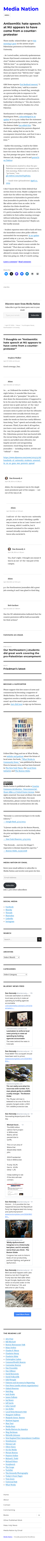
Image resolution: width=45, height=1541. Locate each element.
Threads (9, 913)
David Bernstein (12, 1374)
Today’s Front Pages (14, 1476)
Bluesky (9, 910)
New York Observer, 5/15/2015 (18, 839)
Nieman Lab (11, 1444)
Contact (6, 1505)
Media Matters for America (17, 1429)
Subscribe (35, 315)
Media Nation (21, 9)
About (6, 1500)
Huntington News (28, 325)
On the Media (11, 1450)
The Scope (10, 1467)
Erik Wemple (11, 1380)
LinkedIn (9, 919)
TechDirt (9, 1470)
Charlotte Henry (12, 1353)
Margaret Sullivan (13, 1415)
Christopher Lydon (13, 1359)
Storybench (10, 1464)
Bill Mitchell (11, 1342)
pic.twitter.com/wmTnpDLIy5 (18, 176)
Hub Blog (9, 1391)
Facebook (10, 907)
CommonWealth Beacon (16, 1362)
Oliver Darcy (11, 1447)
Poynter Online (12, 1456)
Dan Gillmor (11, 1371)
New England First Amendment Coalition (23, 1438)
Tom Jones (10, 1479)
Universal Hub (11, 1482)
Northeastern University (11, 327)
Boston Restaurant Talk (15, 1345)
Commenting (9, 1510)
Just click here (16, 704)
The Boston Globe (22, 771)
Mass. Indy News (10, 1525)
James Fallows (11, 1397)
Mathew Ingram (12, 1421)
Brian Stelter (11, 1348)
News (18, 325)
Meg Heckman (12, 1432)
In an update (34, 235)
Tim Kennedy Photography (17, 1473)
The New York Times (14, 768)
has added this (25, 125)
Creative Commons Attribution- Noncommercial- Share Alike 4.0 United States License (21, 789)
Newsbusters (11, 1441)
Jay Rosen (10, 1400)
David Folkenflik (12, 1377)
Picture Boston (12, 1453)
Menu (7, 15)
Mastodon (10, 916)
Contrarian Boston (13, 1365)
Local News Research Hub (16, 1412)
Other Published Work (12, 1520)
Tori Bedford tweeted (28, 84)
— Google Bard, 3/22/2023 (14, 822)
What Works (11, 1485)
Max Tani (9, 1423)
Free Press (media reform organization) (22, 1386)
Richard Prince (12, 1461)
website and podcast (15, 756)
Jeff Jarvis (10, 1403)
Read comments (25, 262)
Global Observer (12, 1388)
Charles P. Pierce (12, 1350)
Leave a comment (10, 262)
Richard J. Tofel (12, 1458)
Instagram (10, 921)
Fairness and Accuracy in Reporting (20, 1383)
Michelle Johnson (13, 1435)
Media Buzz (10, 1426)
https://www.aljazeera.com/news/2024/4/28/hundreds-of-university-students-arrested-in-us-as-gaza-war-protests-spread (22, 460)
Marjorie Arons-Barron (15, 1418)
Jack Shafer (10, 1394)
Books (6, 1515)
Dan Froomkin (12, 1368)
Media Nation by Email (12, 1530)
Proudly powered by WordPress (24, 1537)
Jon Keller (10, 1409)
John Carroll (10, 1406)
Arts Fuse (9, 1339)
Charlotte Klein (12, 1356)
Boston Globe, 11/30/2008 (16, 851)
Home (6, 1495)
